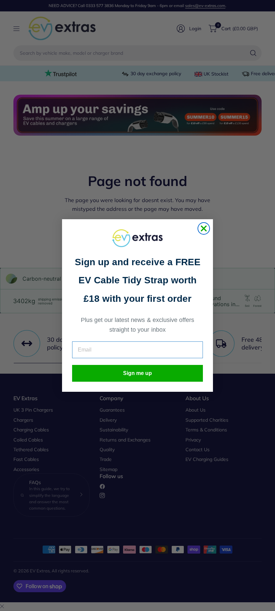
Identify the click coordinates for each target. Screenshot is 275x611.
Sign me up (137, 373)
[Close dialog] (204, 228)
